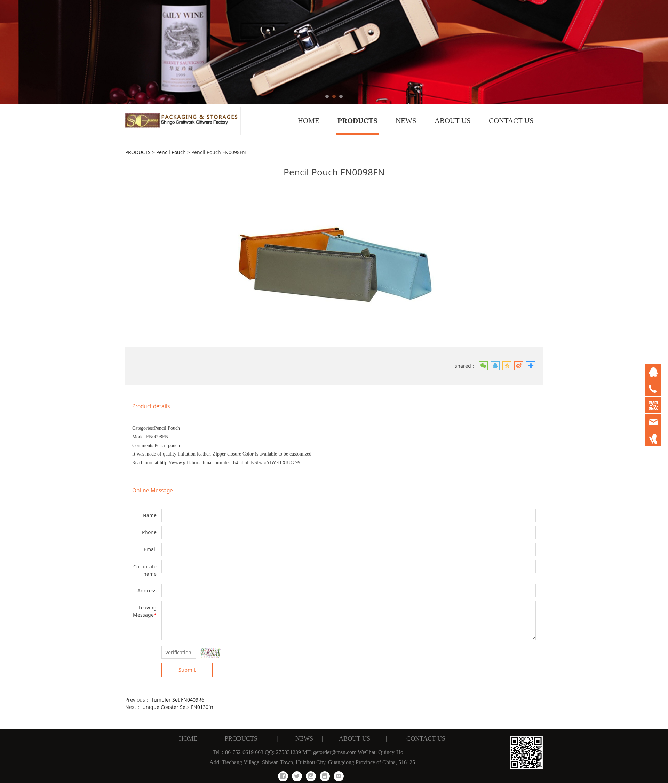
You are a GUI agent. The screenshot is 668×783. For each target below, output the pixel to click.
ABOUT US (453, 121)
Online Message (152, 490)
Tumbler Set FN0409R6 (177, 699)
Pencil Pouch (171, 152)
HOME (308, 121)
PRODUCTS (357, 121)
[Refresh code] (210, 653)
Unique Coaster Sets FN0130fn (177, 707)
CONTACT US (511, 121)
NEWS (406, 121)
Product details (151, 406)
